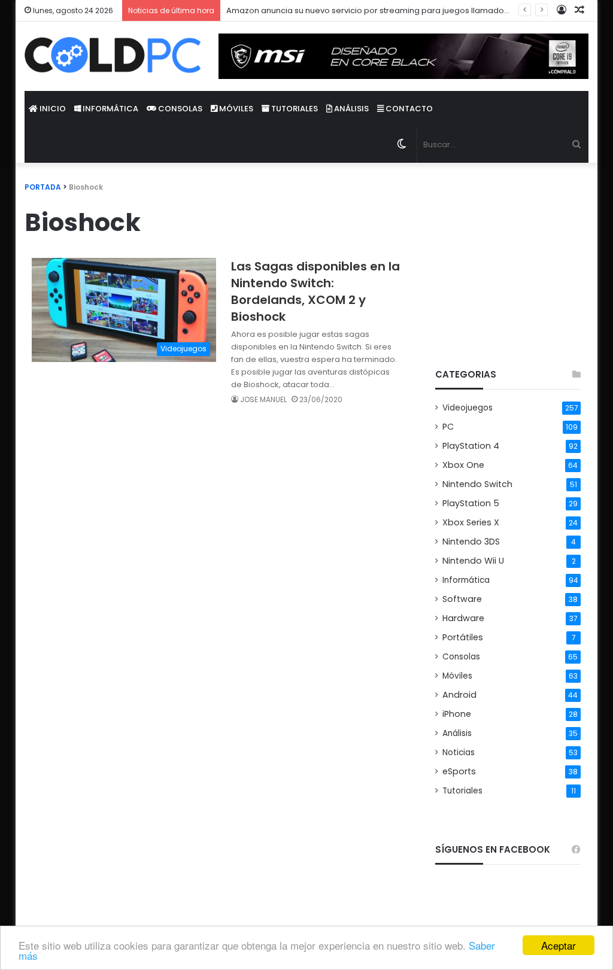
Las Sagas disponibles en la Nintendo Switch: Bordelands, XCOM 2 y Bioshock (315, 291)
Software (462, 599)
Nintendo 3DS (471, 542)
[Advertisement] (507, 255)
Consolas (179, 108)
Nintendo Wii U (473, 561)
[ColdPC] (113, 55)
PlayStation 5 (470, 503)
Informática (109, 108)
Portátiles (462, 637)
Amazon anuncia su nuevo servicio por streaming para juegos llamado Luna (375, 10)
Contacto (408, 108)
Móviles (235, 108)
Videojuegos (467, 407)
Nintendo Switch (477, 484)
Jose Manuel (263, 399)
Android (459, 695)
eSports (459, 771)
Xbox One (463, 465)
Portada (43, 187)
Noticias (458, 752)
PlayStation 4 (470, 446)
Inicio (52, 108)
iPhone (456, 714)
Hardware (463, 618)
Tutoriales (293, 108)
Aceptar (558, 945)
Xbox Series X (470, 522)
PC (448, 427)
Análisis (350, 108)
